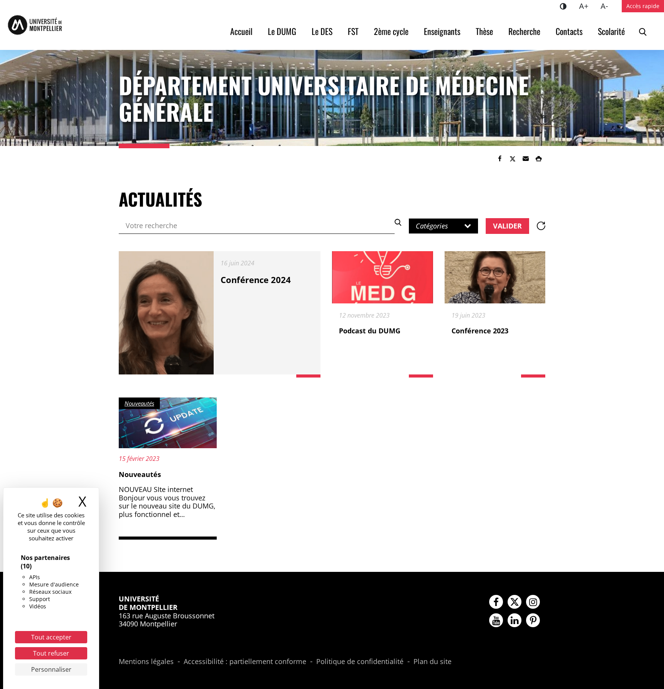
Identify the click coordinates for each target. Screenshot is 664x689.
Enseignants (442, 31)
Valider (507, 225)
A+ (586, 5)
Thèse (484, 31)
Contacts (569, 31)
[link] (499, 158)
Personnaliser (51, 669)
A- (607, 5)
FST (353, 31)
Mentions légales (146, 662)
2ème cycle (391, 31)
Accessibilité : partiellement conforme (245, 662)
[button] (525, 158)
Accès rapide (642, 6)
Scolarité (611, 31)
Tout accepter (51, 637)
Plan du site (432, 662)
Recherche (524, 31)
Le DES (322, 31)
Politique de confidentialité (359, 662)
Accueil (241, 31)
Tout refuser (51, 653)
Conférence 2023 (480, 330)
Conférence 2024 (256, 279)
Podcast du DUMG (369, 330)
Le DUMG (282, 31)
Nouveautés (140, 474)
